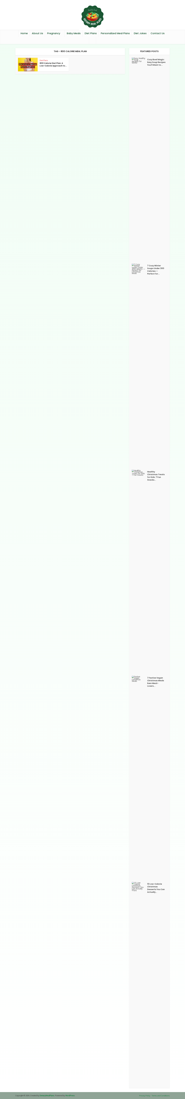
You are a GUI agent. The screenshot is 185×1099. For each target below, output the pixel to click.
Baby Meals (74, 33)
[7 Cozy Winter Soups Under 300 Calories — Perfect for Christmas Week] (139, 365)
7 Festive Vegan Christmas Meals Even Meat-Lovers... (155, 681)
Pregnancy (53, 33)
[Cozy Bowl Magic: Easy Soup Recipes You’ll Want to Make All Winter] (139, 159)
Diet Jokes (140, 33)
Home (24, 33)
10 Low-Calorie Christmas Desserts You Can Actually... (156, 888)
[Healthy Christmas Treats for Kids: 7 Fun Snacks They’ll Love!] (139, 571)
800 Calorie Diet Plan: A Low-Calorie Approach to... (53, 64)
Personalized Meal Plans (115, 33)
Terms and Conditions (161, 1095)
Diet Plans (91, 33)
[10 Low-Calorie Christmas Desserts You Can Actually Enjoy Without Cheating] (139, 983)
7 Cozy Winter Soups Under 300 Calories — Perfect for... (155, 269)
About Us (37, 33)
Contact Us (158, 33)
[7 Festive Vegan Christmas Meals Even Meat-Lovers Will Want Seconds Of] (139, 777)
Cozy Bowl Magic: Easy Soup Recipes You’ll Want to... (156, 62)
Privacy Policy (144, 1095)
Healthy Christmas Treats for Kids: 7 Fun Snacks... (156, 475)
